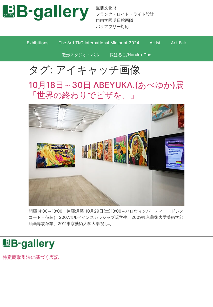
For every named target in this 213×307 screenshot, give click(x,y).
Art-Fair (178, 42)
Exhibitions (37, 42)
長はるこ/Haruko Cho (130, 54)
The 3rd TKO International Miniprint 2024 (99, 42)
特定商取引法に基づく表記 (31, 257)
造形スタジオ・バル (80, 54)
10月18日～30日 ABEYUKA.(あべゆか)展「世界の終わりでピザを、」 (106, 90)
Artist (155, 42)
